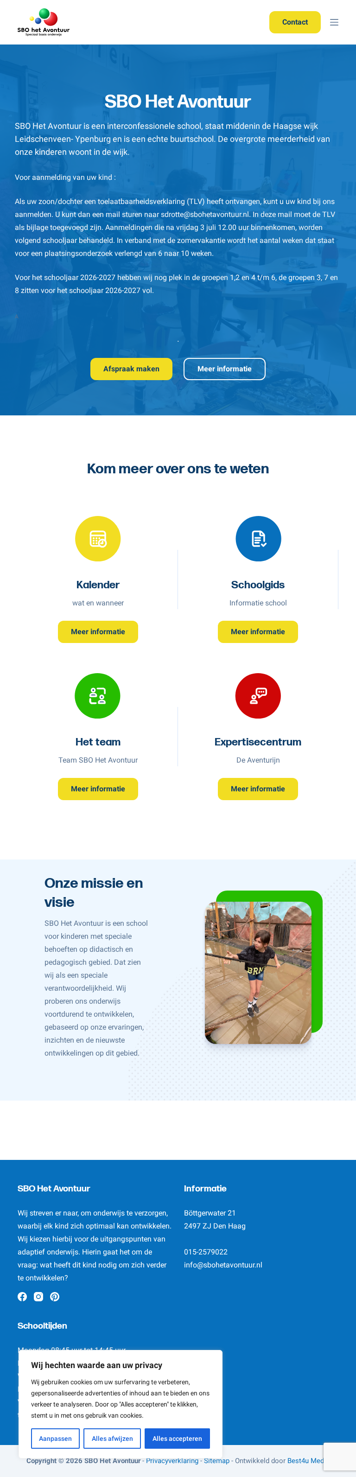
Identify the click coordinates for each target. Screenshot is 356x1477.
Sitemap (216, 1461)
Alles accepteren (177, 1438)
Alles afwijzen (112, 1438)
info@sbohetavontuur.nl (223, 1265)
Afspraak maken (131, 368)
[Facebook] (22, 1296)
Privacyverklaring (172, 1461)
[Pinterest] (54, 1296)
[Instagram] (38, 1296)
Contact (295, 22)
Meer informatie (224, 368)
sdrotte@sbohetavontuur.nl (205, 214)
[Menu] (334, 22)
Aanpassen (55, 1438)
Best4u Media (308, 1461)
